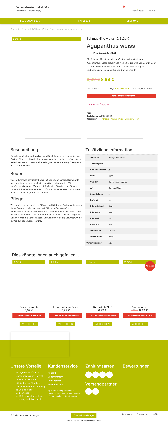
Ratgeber (84, 21)
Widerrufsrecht (55, 376)
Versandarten (55, 380)
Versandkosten (122, 88)
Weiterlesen (29, 324)
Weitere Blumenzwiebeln (54, 29)
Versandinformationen (58, 399)
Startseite (15, 29)
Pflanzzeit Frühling (31, 29)
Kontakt (52, 372)
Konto (152, 10)
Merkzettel (138, 10)
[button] (162, 21)
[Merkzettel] (138, 7)
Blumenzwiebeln (30, 21)
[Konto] (152, 7)
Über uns (132, 21)
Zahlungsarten (55, 384)
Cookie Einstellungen (84, 415)
